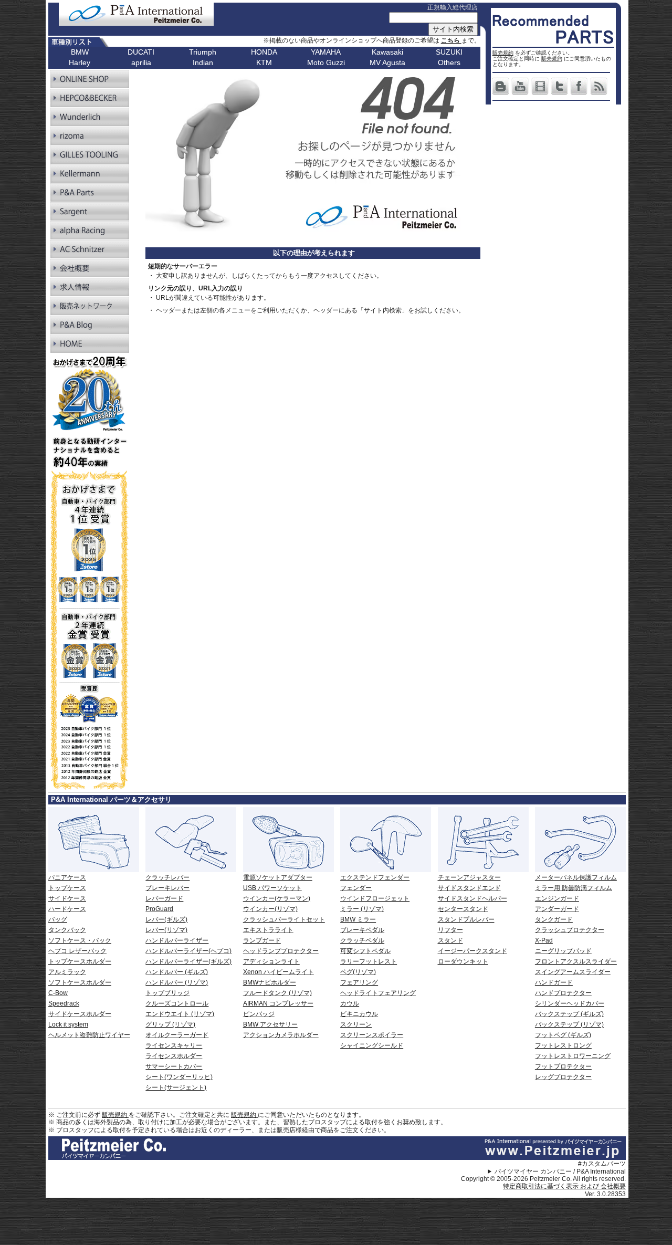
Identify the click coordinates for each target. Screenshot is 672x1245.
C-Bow (58, 993)
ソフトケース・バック (79, 940)
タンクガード (554, 919)
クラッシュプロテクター (569, 930)
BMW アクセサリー (270, 1024)
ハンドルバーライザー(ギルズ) (188, 961)
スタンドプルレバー (466, 919)
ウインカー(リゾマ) (270, 909)
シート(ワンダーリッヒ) (179, 1077)
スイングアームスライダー (573, 972)
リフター (450, 930)
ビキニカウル (359, 1014)
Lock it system (68, 1024)
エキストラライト (268, 930)
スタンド (450, 940)
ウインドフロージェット (375, 898)
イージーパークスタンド (472, 951)
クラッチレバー (167, 877)
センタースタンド (463, 909)
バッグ (57, 919)
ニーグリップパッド (563, 951)
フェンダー (356, 888)
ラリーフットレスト (368, 961)
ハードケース (67, 909)
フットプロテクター (563, 1066)
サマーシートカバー (173, 1066)
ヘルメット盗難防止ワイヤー (89, 1035)
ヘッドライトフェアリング (378, 993)
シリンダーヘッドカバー (569, 1003)
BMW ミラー (358, 919)
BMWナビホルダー (269, 982)
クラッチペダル (362, 940)
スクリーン (356, 1024)
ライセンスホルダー (173, 1056)
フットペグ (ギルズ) (563, 1035)
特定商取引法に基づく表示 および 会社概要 (564, 1186)
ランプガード (262, 940)
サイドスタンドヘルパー (472, 898)
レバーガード (164, 898)
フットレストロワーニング (573, 1056)
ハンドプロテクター (563, 993)
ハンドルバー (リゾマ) (176, 982)
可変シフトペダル (365, 951)
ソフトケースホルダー (79, 982)
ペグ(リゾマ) (358, 972)
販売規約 (502, 53)
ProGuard (159, 909)
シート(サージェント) (175, 1087)
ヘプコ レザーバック (77, 951)
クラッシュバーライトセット (284, 919)
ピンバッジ (259, 1014)
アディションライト (271, 961)
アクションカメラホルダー (281, 1035)
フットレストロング (563, 1045)
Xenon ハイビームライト (278, 972)
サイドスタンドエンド (469, 888)
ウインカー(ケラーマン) (276, 898)
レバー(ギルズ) (166, 919)
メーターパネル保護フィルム (576, 877)
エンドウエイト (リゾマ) (179, 1014)
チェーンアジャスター (469, 877)
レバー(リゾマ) (166, 930)
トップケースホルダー (79, 961)
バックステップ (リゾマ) (569, 1024)
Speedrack (63, 1003)
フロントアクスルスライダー (576, 961)
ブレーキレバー (167, 888)
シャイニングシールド (371, 1045)
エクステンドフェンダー (375, 877)
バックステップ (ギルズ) (569, 1014)
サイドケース (67, 898)
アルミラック (67, 972)
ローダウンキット (463, 961)
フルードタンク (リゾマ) (277, 993)
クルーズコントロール (176, 1003)
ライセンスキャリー (173, 1045)
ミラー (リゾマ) (362, 909)
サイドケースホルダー (79, 1014)
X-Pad (544, 940)
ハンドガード (554, 982)
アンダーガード (557, 909)
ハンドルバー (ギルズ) (176, 972)
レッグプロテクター (563, 1077)
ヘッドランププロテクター (281, 951)
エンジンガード (557, 898)
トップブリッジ (167, 993)
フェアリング (359, 982)
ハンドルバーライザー (176, 940)
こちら (451, 40)
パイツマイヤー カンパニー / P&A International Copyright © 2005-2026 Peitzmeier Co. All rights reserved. (543, 1175)
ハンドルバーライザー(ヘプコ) (188, 951)
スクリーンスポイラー (371, 1035)
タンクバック (67, 930)
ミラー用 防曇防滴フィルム (573, 888)
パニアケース (67, 877)
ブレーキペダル (362, 930)
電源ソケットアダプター (277, 877)
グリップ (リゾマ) (170, 1024)
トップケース (67, 888)
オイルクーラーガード (176, 1035)
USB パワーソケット (272, 888)
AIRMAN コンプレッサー (278, 1003)
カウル (349, 1003)
